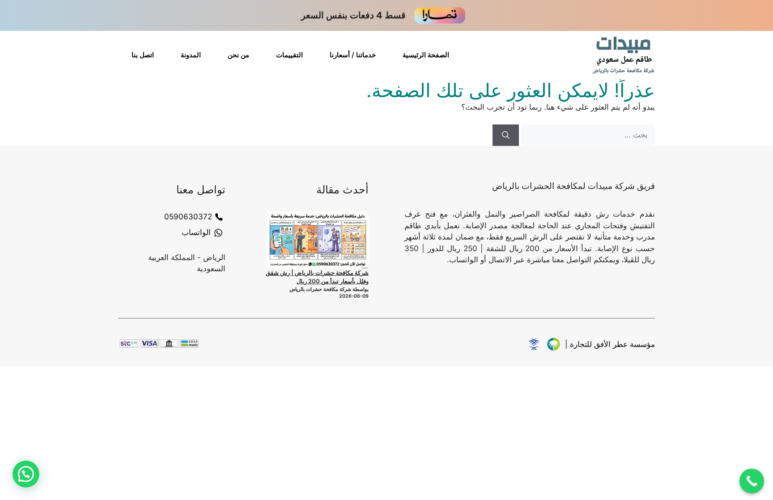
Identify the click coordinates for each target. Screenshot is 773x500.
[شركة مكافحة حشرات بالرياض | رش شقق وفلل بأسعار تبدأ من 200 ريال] (318, 240)
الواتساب (196, 232)
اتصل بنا (143, 55)
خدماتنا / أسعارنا (353, 55)
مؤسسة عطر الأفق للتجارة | (610, 344)
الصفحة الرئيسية (426, 55)
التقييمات (289, 55)
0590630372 (188, 216)
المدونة (191, 55)
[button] (26, 474)
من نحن (238, 55)
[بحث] (506, 135)
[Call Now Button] (751, 481)
